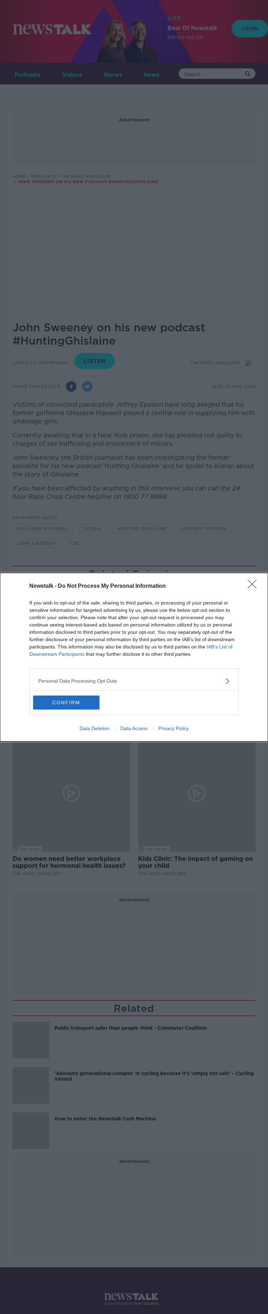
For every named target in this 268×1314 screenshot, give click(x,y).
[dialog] (134, 657)
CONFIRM (66, 702)
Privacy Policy (173, 728)
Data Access (134, 728)
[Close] (254, 586)
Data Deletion (95, 728)
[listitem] (134, 681)
